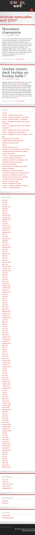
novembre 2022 (6, 217)
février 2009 (5, 420)
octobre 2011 (5, 364)
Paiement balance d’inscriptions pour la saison (14, 166)
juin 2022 (4, 221)
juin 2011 (4, 369)
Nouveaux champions (11, 30)
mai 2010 (4, 392)
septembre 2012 (6, 343)
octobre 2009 (5, 407)
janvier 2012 (5, 358)
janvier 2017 (5, 260)
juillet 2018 (5, 249)
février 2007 (5, 463)
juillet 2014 (5, 296)
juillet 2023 (5, 209)
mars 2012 (5, 354)
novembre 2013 (6, 313)
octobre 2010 (5, 386)
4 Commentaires (20, 101)
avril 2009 (4, 416)
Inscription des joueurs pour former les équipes (15, 151)
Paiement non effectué (8, 168)
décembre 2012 (6, 337)
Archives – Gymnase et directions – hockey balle (15, 117)
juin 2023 (4, 211)
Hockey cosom (6, 484)
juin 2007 (4, 456)
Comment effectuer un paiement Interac (12, 140)
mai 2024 (4, 202)
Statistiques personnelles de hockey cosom (14, 175)
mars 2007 (5, 460)
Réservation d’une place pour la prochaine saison (15, 172)
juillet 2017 (5, 255)
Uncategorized (6, 488)
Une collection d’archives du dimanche (12, 179)
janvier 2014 (5, 309)
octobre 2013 (5, 315)
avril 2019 (4, 243)
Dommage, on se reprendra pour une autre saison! (16, 149)
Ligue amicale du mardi (8, 153)
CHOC (4, 479)
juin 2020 (4, 234)
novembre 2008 (6, 426)
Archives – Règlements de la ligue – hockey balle (15, 130)
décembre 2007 (6, 443)
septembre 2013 (6, 317)
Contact (4, 145)
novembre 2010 (6, 384)
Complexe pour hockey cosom (10, 143)
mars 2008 (5, 437)
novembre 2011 (6, 362)
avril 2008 (4, 435)
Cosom (19, 85)
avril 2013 (4, 328)
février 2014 (5, 307)
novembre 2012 (6, 339)
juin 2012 (4, 347)
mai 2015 (4, 277)
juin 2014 (4, 298)
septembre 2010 (6, 388)
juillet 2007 (5, 454)
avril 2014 (4, 302)
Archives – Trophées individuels (11, 187)
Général (4, 482)
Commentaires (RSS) (8, 517)
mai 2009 (4, 413)
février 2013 (5, 332)
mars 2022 (5, 223)
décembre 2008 (6, 424)
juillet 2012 (5, 345)
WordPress (5, 503)
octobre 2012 (5, 341)
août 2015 (5, 273)
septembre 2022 (6, 219)
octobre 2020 (5, 230)
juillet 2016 (5, 264)
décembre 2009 (6, 403)
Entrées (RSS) (6, 515)
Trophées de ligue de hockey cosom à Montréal (15, 177)
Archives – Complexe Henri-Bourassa (12, 115)
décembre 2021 (6, 226)
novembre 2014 (6, 287)
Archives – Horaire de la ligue (11, 181)
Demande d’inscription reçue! (10, 147)
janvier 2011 (5, 379)
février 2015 (5, 281)
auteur (17, 35)
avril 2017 (4, 258)
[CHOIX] (17, 2)
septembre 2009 (6, 409)
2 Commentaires (20, 59)
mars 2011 (5, 375)
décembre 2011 (6, 360)
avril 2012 (4, 351)
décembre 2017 (6, 253)
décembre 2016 (6, 262)
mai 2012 (4, 349)
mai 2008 (4, 433)
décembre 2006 (6, 467)
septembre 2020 (6, 232)
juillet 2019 (5, 241)
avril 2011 (4, 373)
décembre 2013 (6, 311)
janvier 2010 (5, 401)
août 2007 (5, 452)
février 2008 (5, 439)
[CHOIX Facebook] (15, 6)
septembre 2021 (6, 228)
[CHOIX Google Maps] (17, 6)
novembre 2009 (6, 405)
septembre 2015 (6, 270)
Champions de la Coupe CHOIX (10, 138)
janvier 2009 (5, 422)
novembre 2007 (6, 445)
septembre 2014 (6, 292)
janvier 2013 (5, 334)
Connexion (5, 501)
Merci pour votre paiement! (9, 164)
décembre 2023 (6, 206)
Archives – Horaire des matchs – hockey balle (14, 119)
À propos (4, 113)
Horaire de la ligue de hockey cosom (12, 157)
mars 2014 (5, 305)
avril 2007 (4, 458)
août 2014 (5, 294)
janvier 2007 (5, 465)
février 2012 (5, 356)
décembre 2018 (6, 247)
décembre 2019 (6, 238)
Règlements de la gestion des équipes (12, 170)
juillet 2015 (5, 275)
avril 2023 (4, 213)
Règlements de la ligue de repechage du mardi (15, 160)
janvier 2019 (5, 245)
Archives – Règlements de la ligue (12, 183)
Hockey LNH (5, 486)
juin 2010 (4, 390)
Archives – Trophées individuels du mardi (14, 155)
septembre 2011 (6, 366)
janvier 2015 (5, 283)
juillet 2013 (5, 322)
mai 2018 (4, 251)
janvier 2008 (5, 441)
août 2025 (5, 200)
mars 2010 (5, 396)
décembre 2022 (6, 215)
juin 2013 (4, 324)
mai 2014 (4, 300)
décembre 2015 (6, 266)
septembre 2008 (6, 431)
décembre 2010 (6, 381)
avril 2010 (4, 394)
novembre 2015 (6, 268)
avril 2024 (4, 204)
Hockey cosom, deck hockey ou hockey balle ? (15, 72)
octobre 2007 (5, 448)
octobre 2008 (5, 428)
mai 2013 (4, 326)
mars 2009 (5, 418)
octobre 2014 (5, 290)
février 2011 (5, 377)
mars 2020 (5, 236)
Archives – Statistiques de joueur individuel (13, 132)
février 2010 (5, 398)
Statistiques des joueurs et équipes (12, 162)
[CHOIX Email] (20, 6)
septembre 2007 (6, 450)
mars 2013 (5, 330)
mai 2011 (4, 371)
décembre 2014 (6, 285)
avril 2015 (4, 279)
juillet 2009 (5, 411)
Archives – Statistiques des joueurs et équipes (15, 185)
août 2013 (5, 319)
